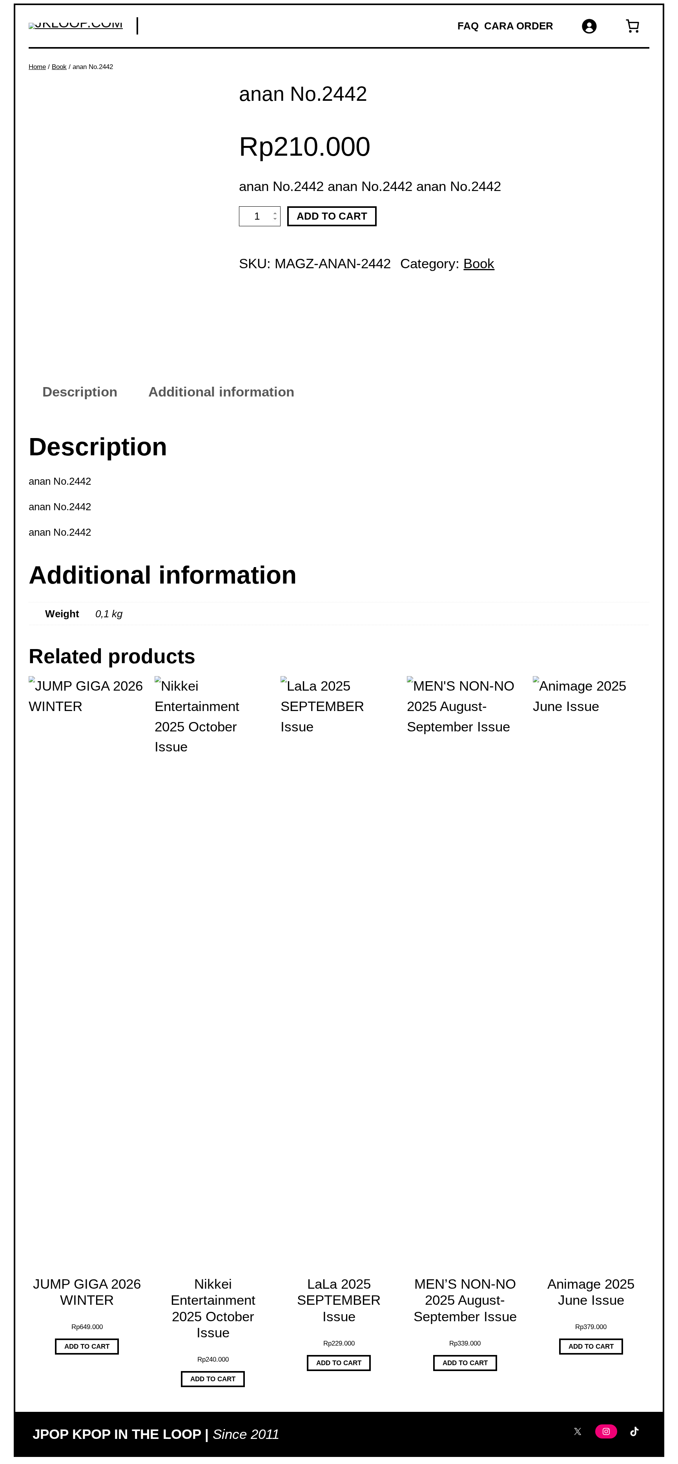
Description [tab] (79, 391)
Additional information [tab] (221, 391)
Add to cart (332, 216)
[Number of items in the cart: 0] (632, 26)
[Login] (589, 26)
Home (37, 67)
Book (59, 67)
